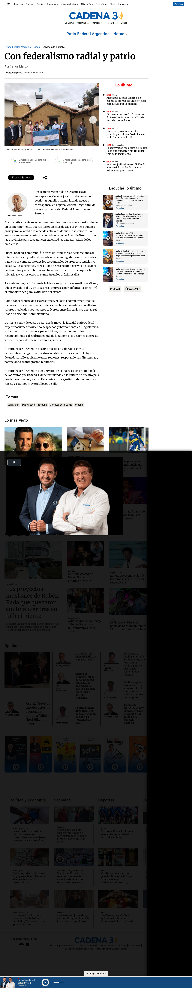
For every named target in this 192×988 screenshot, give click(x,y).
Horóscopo (123, 4)
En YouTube (101, 4)
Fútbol (115, 112)
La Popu (115, 178)
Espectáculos (118, 145)
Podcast (115, 289)
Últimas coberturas (69, 4)
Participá (178, 4)
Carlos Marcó (16, 216)
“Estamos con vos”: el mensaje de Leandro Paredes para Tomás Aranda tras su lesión (125, 117)
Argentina (81, 23)
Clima (112, 4)
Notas (119, 34)
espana (79, 404)
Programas (52, 4)
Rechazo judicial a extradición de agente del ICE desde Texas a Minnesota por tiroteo (125, 167)
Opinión (40, 4)
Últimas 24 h (87, 4)
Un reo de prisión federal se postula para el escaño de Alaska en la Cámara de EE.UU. (125, 134)
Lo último (124, 85)
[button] (93, 120)
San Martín (13, 404)
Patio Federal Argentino (88, 34)
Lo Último (69, 23)
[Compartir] (45, 177)
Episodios (120, 208)
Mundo (124, 23)
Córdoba (96, 23)
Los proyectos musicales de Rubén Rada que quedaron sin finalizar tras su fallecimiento (126, 150)
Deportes (18, 4)
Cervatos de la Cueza (61, 404)
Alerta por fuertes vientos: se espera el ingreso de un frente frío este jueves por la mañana (126, 100)
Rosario (110, 23)
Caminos (30, 4)
